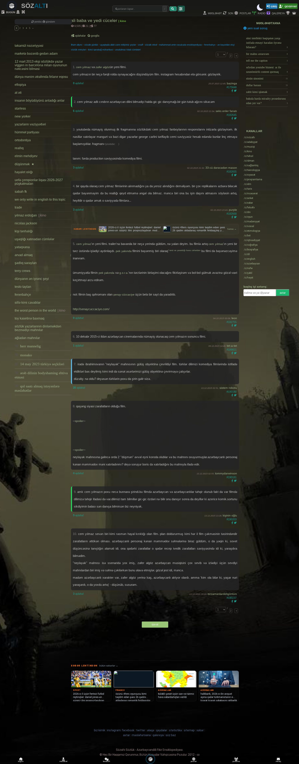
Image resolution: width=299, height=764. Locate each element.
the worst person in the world (40, 310)
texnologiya (252, 170)
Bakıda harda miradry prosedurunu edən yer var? (267, 101)
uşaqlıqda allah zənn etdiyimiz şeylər (118, 44)
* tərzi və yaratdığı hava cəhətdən (184, 250)
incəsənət (251, 193)
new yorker (23, 116)
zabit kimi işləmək (267, 91)
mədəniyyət (252, 221)
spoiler (79, 421)
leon (234, 318)
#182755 (232, 322)
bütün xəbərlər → (108, 665)
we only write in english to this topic (40, 199)
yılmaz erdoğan (30, 215)
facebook (128, 730)
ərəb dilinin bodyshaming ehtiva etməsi (41, 375)
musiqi (249, 146)
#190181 (232, 477)
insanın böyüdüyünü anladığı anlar (39, 100)
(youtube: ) (112, 144)
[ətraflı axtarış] (181, 9)
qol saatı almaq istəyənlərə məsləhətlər (37, 388)
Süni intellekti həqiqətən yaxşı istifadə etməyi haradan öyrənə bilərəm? (267, 43)
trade (18, 207)
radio (261, 13)
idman (249, 160)
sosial (249, 226)
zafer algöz (103, 67)
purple (233, 209)
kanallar (254, 131)
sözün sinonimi (267, 78)
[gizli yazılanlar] (18, 12)
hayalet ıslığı (24, 172)
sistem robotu (228, 387)
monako (25, 355)
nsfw (248, 268)
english (249, 259)
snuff (140, 44)
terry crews (22, 271)
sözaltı (249, 137)
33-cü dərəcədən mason (221, 167)
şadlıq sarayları (26, 263)
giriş (274, 6)
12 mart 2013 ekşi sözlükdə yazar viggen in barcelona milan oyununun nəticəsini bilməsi (41, 65)
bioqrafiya (251, 249)
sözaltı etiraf (151, 44)
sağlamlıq (251, 165)
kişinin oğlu (230, 515)
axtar (283, 292)
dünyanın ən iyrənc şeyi (32, 278)
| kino (122, 21)
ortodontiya (23, 140)
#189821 (232, 349)
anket (248, 198)
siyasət (249, 174)
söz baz (171, 735)
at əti (18, 92)
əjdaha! (78, 83)
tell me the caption (267, 60)
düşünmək (24, 164)
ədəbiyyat (251, 142)
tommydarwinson (226, 473)
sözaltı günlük (91, 44)
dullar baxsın (267, 85)
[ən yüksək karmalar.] (294, 13)
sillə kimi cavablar (27, 302)
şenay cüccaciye (123, 294)
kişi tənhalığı (24, 231)
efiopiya (20, 84)
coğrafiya (251, 244)
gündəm (50, 21)
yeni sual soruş (257, 28)
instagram (114, 730)
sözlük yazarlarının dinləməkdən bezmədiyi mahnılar (38, 328)
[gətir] (173, 8)
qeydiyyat (290, 6)
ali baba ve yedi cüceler (94, 20)
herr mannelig (30, 346)
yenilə (38, 21)
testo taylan (23, 286)
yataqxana (22, 247)
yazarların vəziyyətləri (30, 124)
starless (20, 108)
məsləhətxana (268, 23)
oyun (248, 216)
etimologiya (252, 230)
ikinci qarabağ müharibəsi (100, 49)
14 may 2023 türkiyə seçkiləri (41, 364)
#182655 (232, 171)
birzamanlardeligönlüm (222, 594)
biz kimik (100, 730)
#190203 (232, 519)
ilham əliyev (76, 44)
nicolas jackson (26, 223)
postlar (245, 13)
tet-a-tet (232, 345)
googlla (94, 35)
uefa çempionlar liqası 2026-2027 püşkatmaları (39, 181)
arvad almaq (43, 255)
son (230, 13)
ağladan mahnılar (27, 338)
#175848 (232, 87)
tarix (248, 188)
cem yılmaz (83, 67)
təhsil (248, 156)
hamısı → (231, 229)
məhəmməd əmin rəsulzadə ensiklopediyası (180, 44)
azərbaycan (252, 263)
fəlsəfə (249, 207)
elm (247, 184)
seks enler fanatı (226, 111)
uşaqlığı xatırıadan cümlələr (34, 239)
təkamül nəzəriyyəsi (29, 45)
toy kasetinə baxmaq (29, 318)
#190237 (232, 597)
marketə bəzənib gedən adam (36, 53)
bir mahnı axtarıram (267, 53)
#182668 (232, 213)
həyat (248, 277)
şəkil (248, 273)
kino (248, 151)
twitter (140, 730)
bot (247, 235)
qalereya (278, 13)
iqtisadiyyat (252, 240)
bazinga (232, 83)
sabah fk (21, 191)
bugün (10, 12)
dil (247, 254)
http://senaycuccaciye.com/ (91, 309)
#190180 (232, 391)
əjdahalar (80, 35)
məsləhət (214, 13)
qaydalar (161, 730)
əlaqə (150, 730)
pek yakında (124, 251)
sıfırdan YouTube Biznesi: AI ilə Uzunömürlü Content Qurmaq (267, 69)
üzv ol (155, 624)
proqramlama (253, 179)
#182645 (232, 114)
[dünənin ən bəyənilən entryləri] (288, 13)
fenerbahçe (43, 294)
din (247, 212)
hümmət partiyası (27, 132)
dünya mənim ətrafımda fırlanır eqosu (41, 76)
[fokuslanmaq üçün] (23, 12)
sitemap (189, 730)
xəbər (248, 202)
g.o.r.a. (123, 272)
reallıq (19, 148)
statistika (175, 730)
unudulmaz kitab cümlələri (128, 49)
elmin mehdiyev (26, 156)
